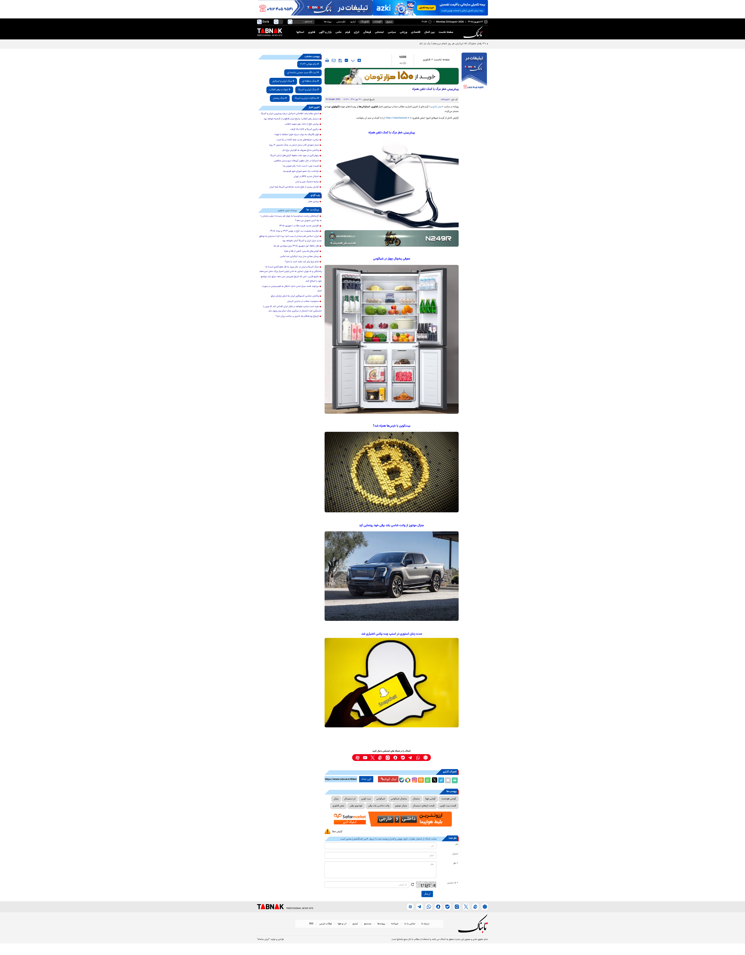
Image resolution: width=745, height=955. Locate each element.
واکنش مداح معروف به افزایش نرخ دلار (300, 150)
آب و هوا (342, 924)
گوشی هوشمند (448, 799)
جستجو (367, 924)
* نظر (455, 863)
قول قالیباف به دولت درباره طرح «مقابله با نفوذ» (296, 134)
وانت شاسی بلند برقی (378, 806)
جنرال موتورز (401, 806)
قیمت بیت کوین (448, 806)
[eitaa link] (380, 757)
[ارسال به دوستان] (448, 780)
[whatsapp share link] (428, 780)
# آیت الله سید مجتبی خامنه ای (303, 73)
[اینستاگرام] (414, 779)
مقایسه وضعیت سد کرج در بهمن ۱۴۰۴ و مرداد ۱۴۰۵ (294, 231)
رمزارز (336, 799)
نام (457, 844)
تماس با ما (409, 924)
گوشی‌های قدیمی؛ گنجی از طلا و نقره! (301, 251)
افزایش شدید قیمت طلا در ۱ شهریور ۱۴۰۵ (299, 226)
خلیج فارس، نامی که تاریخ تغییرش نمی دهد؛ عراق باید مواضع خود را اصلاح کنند (291, 279)
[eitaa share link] (421, 780)
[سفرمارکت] (391, 819)
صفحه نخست (446, 32)
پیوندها (328, 22)
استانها (300, 32)
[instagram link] (387, 757)
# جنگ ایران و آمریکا (308, 90)
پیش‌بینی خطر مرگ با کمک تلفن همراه (391, 132)
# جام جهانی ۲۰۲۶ (309, 64)
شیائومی (380, 799)
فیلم (347, 32)
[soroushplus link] (395, 757)
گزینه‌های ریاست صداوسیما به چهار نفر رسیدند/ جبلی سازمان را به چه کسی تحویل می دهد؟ (291, 218)
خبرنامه (394, 924)
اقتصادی (415, 32)
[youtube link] (365, 757)
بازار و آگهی (325, 32)
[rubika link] (425, 757)
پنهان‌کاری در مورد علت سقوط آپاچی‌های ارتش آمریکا (294, 155)
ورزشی (403, 32)
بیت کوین (366, 799)
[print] (327, 60)
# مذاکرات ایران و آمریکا (307, 98)
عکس (338, 32)
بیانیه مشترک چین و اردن (307, 182)
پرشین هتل (313, 201)
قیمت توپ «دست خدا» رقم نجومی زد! (301, 166)
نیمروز (389, 22)
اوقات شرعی (325, 924)
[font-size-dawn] (346, 60)
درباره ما (425, 924)
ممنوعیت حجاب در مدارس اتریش (303, 301)
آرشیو (353, 22)
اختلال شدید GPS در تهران (306, 176)
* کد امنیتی (452, 883)
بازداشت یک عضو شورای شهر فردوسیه (301, 171)
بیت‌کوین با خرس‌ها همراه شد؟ (391, 426)
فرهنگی (367, 32)
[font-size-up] (359, 60)
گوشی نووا (430, 799)
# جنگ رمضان (280, 98)
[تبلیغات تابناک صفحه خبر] (474, 72)
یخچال (416, 799)
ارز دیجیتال (349, 799)
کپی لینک (366, 779)
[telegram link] (410, 757)
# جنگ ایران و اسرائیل (283, 81)
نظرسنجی (341, 22)
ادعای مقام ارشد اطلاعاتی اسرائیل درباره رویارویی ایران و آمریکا (290, 113)
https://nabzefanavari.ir (397, 118)
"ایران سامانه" (263, 939)
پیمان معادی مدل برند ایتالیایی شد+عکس (299, 256)
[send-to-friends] (334, 60)
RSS (311, 924)
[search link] (290, 21)
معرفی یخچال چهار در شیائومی (391, 259)
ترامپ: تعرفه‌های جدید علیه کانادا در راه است (298, 140)
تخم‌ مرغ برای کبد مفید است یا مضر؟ (302, 262)
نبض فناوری (436, 107)
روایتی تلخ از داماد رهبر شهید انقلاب (302, 124)
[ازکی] (430, 8)
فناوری (311, 32)
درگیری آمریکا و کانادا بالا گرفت (304, 129)
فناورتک (365, 22)
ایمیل (455, 854)
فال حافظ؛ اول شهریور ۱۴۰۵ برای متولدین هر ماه (296, 246)
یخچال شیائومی (399, 799)
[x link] (372, 757)
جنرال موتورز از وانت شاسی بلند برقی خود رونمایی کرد (391, 525)
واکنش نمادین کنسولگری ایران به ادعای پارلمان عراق (295, 296)
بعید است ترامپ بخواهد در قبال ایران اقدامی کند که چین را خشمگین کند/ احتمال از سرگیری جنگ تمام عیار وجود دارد (292, 309)
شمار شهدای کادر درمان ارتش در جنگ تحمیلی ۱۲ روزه (294, 145)
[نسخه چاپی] (455, 780)
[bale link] (402, 757)
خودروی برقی (356, 806)
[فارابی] (392, 76)
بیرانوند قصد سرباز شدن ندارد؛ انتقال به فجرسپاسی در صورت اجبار (292, 289)
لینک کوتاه (390, 779)
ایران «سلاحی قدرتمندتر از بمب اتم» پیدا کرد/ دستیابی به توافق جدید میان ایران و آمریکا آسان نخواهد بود (290, 239)
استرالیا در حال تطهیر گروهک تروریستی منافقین (296, 161)
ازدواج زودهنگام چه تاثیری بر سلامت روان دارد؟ (297, 316)
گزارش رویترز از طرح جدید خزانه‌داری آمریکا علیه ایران (294, 187)
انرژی (356, 32)
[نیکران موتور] (392, 238)
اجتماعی (379, 32)
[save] (340, 60)
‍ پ (352, 60)
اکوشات (377, 22)
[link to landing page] (474, 32)
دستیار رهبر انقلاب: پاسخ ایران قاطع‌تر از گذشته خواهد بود (291, 119)
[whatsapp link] (418, 757)
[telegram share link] (441, 780)
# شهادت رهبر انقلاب (279, 90)
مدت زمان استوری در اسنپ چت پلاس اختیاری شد (391, 634)
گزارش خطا (337, 832)
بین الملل (429, 32)
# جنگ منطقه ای (310, 81)
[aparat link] (357, 757)
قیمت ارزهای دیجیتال (423, 806)
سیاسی (392, 32)
